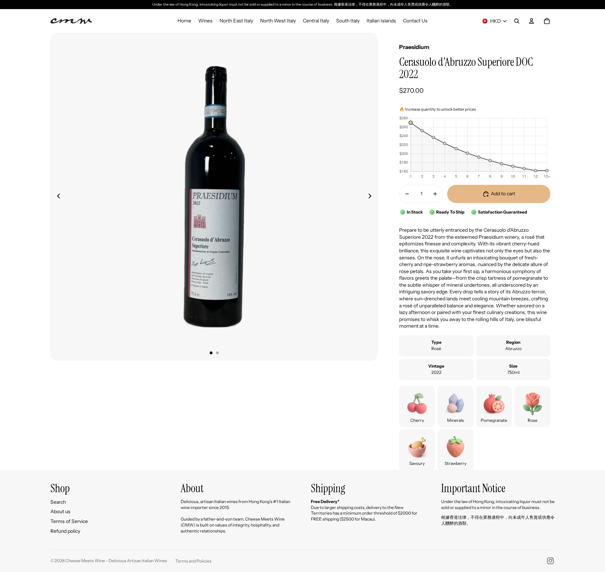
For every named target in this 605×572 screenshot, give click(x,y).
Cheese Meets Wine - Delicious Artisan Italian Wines (116, 560)
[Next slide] (372, 196)
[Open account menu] (531, 21)
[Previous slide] (56, 196)
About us (60, 511)
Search (58, 502)
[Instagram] (550, 561)
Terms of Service (69, 521)
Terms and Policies (193, 561)
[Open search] (516, 21)
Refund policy (65, 531)
